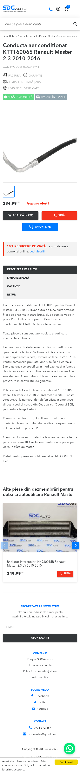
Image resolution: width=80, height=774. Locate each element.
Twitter (42, 702)
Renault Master (47, 36)
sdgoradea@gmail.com (43, 734)
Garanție (13, 286)
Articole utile (40, 677)
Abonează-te (40, 638)
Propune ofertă (37, 203)
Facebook (43, 696)
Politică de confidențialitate (40, 671)
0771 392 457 (42, 727)
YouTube (42, 708)
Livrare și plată (18, 278)
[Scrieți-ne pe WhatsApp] (69, 748)
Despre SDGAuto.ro (40, 659)
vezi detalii (37, 251)
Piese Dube (9, 36)
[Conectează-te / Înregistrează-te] (58, 9)
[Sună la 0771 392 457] (50, 9)
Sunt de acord (66, 761)
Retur (11, 295)
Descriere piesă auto (22, 269)
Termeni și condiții (40, 665)
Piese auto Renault (27, 36)
